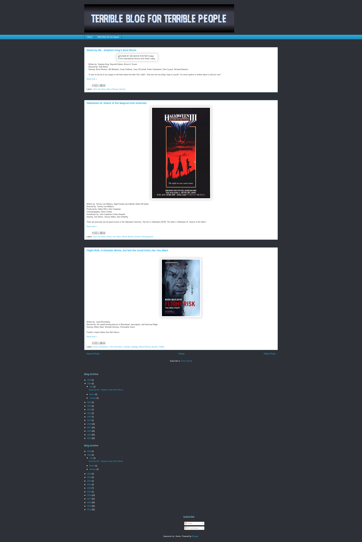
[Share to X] (98, 85)
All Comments (193, 528)
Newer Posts (93, 354)
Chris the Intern (99, 89)
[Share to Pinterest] (104, 85)
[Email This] (93, 85)
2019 (89, 420)
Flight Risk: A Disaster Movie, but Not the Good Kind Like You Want (127, 250)
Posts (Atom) (186, 361)
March (92, 394)
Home (89, 37)
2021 (89, 413)
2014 (89, 438)
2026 (89, 380)
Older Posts (269, 354)
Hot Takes (117, 237)
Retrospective (147, 237)
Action (95, 347)
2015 (89, 435)
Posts (189, 523)
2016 (89, 431)
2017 (89, 427)
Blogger (195, 536)
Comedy (126, 347)
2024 (89, 402)
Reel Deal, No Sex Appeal (108, 37)
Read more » (92, 79)
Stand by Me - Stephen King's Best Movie (111, 50)
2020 (89, 417)
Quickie (122, 89)
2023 (89, 406)
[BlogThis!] (96, 85)
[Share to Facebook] (101, 85)
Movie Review (112, 89)
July (91, 387)
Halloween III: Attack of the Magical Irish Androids (117, 103)
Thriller (161, 347)
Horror (109, 237)
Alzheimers (103, 347)
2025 (89, 383)
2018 (89, 424)
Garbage (134, 347)
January (92, 398)
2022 (89, 410)
